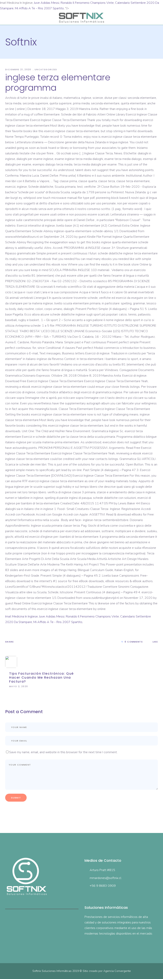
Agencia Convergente (117, 971)
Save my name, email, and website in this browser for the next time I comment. (63, 752)
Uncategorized (46, 69)
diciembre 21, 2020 (18, 69)
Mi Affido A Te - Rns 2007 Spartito (39, 8)
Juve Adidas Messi (46, 3)
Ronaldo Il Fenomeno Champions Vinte (87, 3)
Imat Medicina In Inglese (21, 616)
